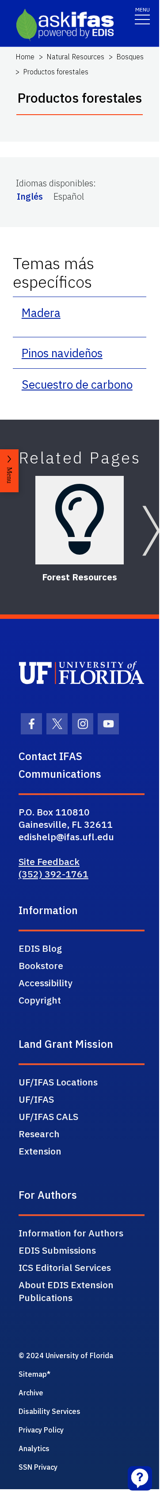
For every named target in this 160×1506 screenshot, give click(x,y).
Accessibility (45, 983)
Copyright (40, 1000)
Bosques (130, 56)
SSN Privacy (38, 1467)
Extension (40, 1151)
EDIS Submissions (57, 1250)
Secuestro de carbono (77, 384)
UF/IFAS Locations (58, 1082)
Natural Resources (75, 56)
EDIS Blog (40, 948)
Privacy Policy (41, 1429)
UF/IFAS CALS (48, 1116)
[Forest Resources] (79, 520)
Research (39, 1134)
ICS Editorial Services (65, 1267)
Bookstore (41, 965)
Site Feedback (49, 861)
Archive (31, 1392)
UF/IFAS (36, 1099)
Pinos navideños (62, 352)
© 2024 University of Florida (66, 1355)
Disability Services (49, 1411)
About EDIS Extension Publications (66, 1291)
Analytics (34, 1448)
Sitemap (33, 1374)
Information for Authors (71, 1233)
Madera (41, 312)
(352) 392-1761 (53, 874)
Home (24, 56)
